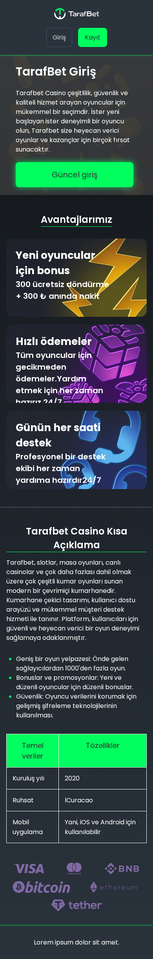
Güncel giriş (74, 174)
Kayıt (92, 37)
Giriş (59, 37)
